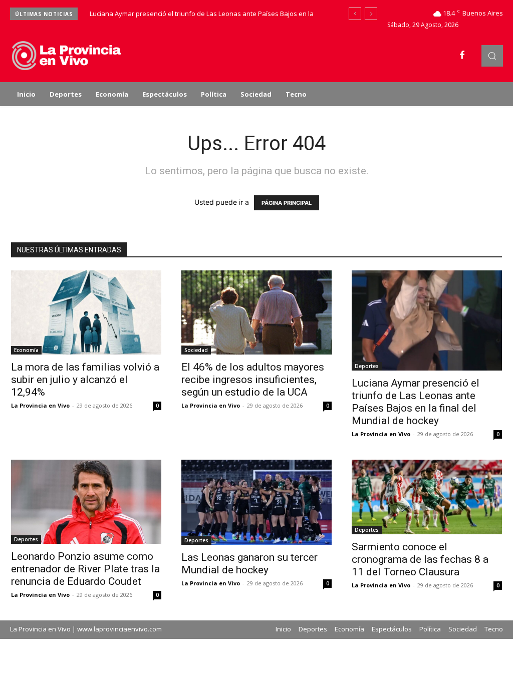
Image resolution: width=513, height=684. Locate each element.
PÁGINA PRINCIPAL (287, 202)
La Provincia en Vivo (40, 405)
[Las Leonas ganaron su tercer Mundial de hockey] (256, 502)
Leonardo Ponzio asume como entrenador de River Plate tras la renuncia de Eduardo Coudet (85, 568)
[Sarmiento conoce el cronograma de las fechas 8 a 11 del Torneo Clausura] (427, 497)
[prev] (355, 14)
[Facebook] (462, 56)
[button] (492, 56)
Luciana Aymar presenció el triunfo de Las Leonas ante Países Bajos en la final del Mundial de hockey (415, 402)
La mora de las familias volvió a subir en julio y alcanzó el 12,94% (85, 379)
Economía (26, 350)
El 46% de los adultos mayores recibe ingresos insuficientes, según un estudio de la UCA (252, 379)
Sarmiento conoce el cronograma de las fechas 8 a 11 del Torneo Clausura (420, 559)
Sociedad (196, 350)
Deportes (367, 366)
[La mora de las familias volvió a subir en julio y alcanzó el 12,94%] (86, 312)
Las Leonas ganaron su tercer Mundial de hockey (249, 563)
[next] (371, 14)
